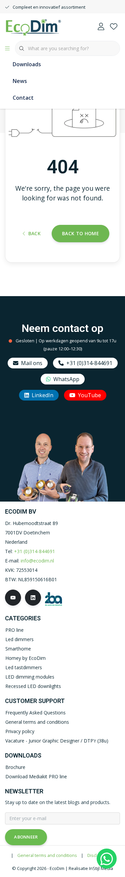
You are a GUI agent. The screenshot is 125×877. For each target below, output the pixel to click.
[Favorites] (113, 26)
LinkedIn (42, 395)
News (20, 81)
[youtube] (13, 598)
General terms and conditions (47, 855)
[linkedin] (33, 598)
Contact (23, 97)
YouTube (89, 395)
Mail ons (31, 363)
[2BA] (53, 598)
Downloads (27, 64)
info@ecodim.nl (37, 560)
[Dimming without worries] (33, 26)
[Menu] (7, 49)
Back (34, 233)
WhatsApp (66, 379)
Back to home (80, 233)
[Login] (101, 26)
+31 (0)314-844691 (89, 363)
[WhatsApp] (107, 859)
